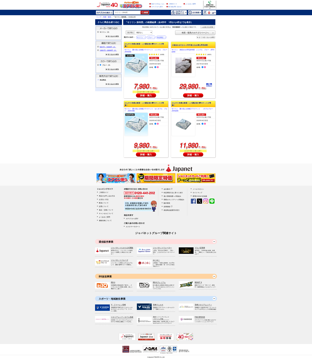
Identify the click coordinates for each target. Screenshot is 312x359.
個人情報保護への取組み (172, 196)
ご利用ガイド (172, 4)
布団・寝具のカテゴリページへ (195, 32)
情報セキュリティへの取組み (174, 199)
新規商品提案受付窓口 (172, 210)
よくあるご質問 (190, 4)
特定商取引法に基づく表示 (173, 192)
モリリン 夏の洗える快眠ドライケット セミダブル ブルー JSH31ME (145, 110)
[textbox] (127, 13)
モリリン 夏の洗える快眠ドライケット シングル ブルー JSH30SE (146, 51)
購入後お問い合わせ (174, 7)
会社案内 (167, 189)
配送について (103, 203)
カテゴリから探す (157, 7)
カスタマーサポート (133, 226)
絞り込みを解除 (113, 36)
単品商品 (160, 37)
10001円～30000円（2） (108, 50)
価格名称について (105, 220)
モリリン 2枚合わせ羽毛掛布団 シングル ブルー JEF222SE (193, 51)
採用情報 (167, 206)
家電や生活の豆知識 (200, 196)
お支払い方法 (103, 199)
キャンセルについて (106, 213)
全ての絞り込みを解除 (207, 37)
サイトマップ (197, 192)
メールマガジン (198, 189)
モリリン (140, 37)
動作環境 (167, 203)
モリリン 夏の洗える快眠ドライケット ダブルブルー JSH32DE (193, 110)
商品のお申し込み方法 (107, 196)
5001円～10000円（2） (108, 47)
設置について (103, 206)
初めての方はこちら (157, 4)
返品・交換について (106, 210)
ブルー (150, 37)
